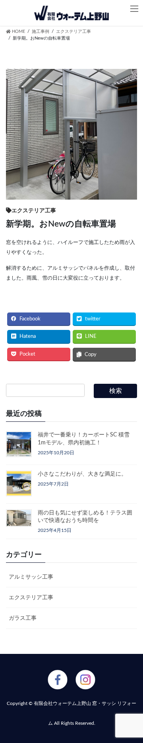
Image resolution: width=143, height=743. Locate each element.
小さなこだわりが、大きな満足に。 (82, 474)
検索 (115, 391)
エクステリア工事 (31, 597)
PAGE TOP (126, 647)
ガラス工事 (23, 618)
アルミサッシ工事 (31, 577)
